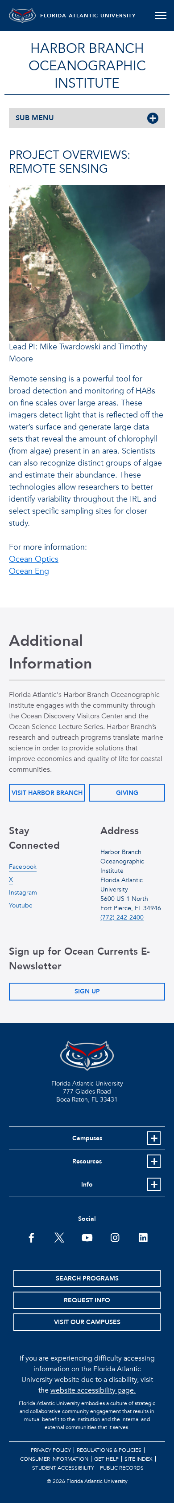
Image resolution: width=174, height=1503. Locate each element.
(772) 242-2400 (122, 917)
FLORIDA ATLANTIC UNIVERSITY (88, 15)
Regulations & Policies (109, 1450)
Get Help (106, 1458)
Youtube (21, 905)
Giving (127, 793)
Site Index (138, 1458)
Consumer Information (54, 1458)
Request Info (87, 1300)
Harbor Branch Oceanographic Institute (87, 66)
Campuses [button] (87, 1138)
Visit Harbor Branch (47, 793)
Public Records (122, 1467)
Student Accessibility (63, 1467)
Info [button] (87, 1184)
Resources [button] (87, 1161)
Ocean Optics (33, 559)
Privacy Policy (51, 1450)
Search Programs (87, 1278)
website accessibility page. (93, 1390)
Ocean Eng (29, 571)
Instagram (23, 892)
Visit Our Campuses (87, 1322)
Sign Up (87, 991)
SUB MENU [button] (35, 118)
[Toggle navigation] (160, 15)
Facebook (23, 867)
